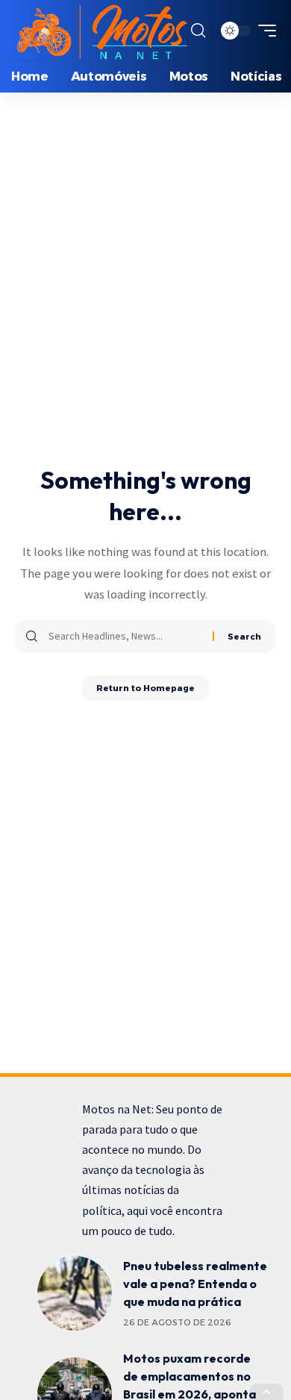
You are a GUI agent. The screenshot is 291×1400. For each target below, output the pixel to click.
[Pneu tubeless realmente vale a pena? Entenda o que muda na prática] (74, 1293)
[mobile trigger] (263, 31)
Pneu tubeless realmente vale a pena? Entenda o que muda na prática (195, 1283)
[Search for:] (125, 636)
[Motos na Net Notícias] (101, 30)
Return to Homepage (145, 688)
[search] (198, 31)
